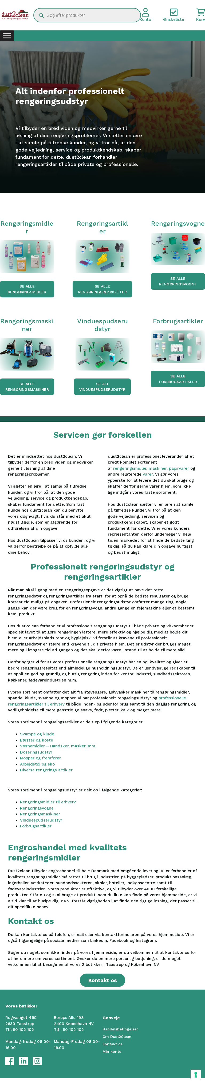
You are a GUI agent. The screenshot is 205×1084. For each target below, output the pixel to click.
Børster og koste (36, 740)
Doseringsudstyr (36, 752)
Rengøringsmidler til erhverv (48, 802)
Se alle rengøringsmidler (27, 289)
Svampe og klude (37, 734)
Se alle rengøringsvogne (178, 281)
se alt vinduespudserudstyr (102, 387)
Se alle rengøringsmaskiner (27, 387)
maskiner (158, 468)
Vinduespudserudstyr (41, 820)
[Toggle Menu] (7, 35)
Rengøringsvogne (37, 808)
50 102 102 (23, 1029)
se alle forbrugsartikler (178, 379)
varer (148, 474)
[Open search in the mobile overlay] (87, 15)
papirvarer (179, 468)
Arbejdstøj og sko (37, 764)
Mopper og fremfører (40, 758)
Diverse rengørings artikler (46, 770)
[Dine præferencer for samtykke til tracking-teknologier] (196, 1075)
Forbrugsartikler (36, 826)
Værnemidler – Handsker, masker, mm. (58, 746)
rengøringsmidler (129, 468)
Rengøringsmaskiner (40, 814)
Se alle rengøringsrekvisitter (102, 289)
